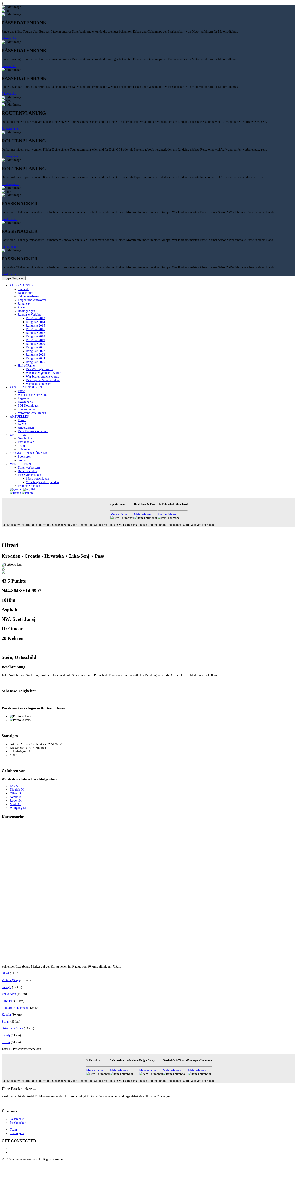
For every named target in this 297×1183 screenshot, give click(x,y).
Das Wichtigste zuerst (39, 369)
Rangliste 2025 (35, 362)
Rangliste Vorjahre (29, 314)
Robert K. (16, 800)
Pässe (21, 391)
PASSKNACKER (22, 285)
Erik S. (14, 786)
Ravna (6, 1042)
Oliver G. (16, 793)
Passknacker (9, 219)
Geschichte (25, 438)
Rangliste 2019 (35, 340)
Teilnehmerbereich (29, 296)
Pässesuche (9, 38)
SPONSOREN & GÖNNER (28, 453)
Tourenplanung (27, 409)
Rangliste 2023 (35, 354)
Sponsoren (24, 456)
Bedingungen (26, 311)
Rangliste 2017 (35, 332)
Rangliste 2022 (35, 351)
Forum (22, 420)
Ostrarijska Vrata (12, 1028)
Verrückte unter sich (38, 383)
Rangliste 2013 (35, 318)
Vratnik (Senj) (11, 980)
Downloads (25, 402)
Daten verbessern (29, 467)
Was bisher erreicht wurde (42, 376)
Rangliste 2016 (35, 329)
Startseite (23, 289)
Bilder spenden (27, 471)
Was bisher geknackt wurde (43, 373)
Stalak (5, 1021)
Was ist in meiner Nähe (32, 394)
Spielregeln (25, 449)
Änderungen (26, 427)
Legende (23, 398)
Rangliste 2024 (35, 358)
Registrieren (25, 292)
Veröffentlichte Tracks (32, 413)
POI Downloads (28, 405)
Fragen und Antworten (32, 300)
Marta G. (15, 804)
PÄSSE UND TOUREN (26, 387)
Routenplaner (10, 128)
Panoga (6, 987)
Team (21, 445)
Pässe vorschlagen (29, 474)
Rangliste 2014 (35, 322)
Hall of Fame (26, 365)
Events (22, 423)
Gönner (22, 460)
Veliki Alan (9, 994)
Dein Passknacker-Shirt (33, 431)
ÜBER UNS (18, 434)
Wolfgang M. (18, 808)
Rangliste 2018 (35, 336)
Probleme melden (29, 485)
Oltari (5, 973)
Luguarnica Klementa (15, 1007)
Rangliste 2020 (35, 343)
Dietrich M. (17, 789)
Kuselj (6, 1035)
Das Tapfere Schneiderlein (43, 380)
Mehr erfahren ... (121, 514)
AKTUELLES (19, 416)
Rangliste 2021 (35, 347)
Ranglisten (24, 303)
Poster (22, 307)
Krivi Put (7, 1001)
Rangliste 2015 (35, 325)
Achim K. (16, 797)
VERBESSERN (20, 464)
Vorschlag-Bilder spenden (42, 482)
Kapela (6, 1014)
